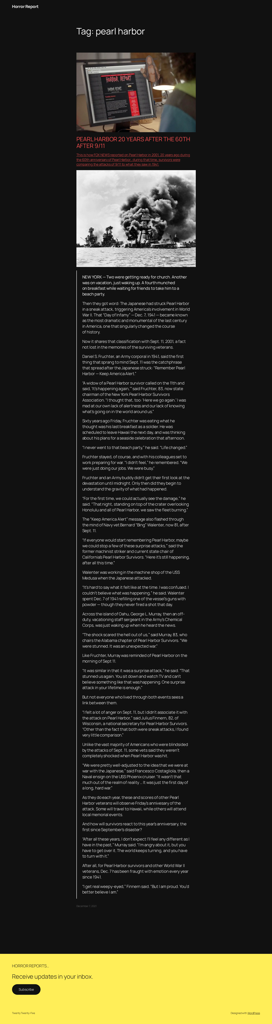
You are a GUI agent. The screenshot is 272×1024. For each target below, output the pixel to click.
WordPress (254, 1013)
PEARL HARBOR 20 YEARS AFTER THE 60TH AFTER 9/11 (133, 142)
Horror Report (25, 6)
